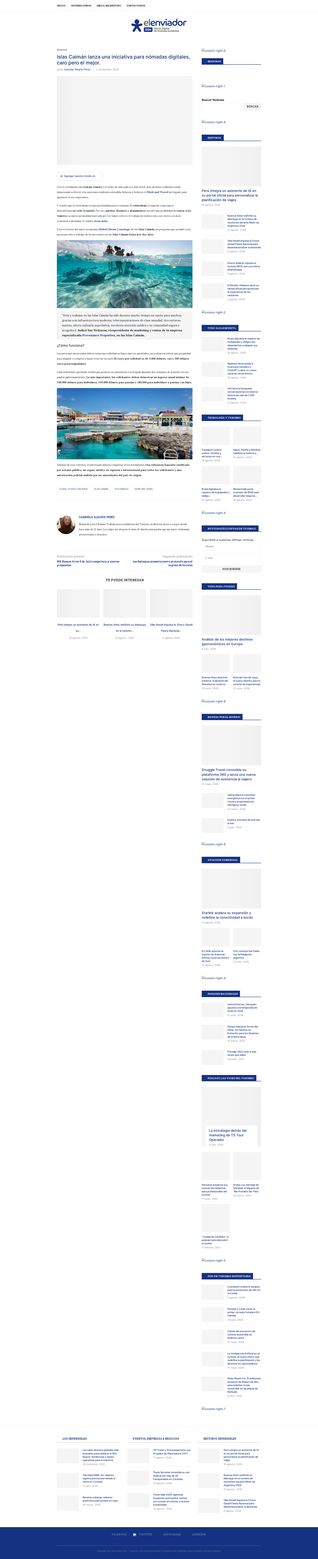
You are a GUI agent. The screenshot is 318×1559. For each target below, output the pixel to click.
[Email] (254, 5)
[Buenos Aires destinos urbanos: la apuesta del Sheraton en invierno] (216, 663)
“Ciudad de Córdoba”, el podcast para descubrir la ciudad (215, 1240)
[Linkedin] (250, 5)
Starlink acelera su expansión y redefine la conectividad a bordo (227, 915)
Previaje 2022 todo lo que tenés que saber (241, 1053)
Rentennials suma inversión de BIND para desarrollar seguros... (246, 492)
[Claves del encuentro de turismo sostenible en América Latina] (213, 1337)
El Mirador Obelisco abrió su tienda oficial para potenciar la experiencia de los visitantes (243, 290)
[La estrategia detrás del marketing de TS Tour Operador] (231, 1116)
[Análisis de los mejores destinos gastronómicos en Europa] (231, 615)
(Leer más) (100, 221)
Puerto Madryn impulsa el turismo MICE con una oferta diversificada (243, 266)
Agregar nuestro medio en (77, 176)
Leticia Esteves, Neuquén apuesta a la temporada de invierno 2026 (242, 1007)
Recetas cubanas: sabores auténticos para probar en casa (100, 1499)
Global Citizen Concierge (73, 489)
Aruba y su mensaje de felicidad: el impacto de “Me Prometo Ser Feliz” (246, 1188)
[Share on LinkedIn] (126, 504)
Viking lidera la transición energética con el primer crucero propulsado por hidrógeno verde (241, 799)
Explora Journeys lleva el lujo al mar (243, 821)
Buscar (252, 106)
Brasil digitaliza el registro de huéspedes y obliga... (215, 492)
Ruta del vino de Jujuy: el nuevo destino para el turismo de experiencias (246, 680)
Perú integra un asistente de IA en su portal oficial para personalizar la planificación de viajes (230, 195)
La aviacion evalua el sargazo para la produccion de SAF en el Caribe (243, 1290)
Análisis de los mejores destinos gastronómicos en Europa (227, 641)
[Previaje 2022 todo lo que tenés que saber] (213, 1057)
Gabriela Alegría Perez (77, 69)
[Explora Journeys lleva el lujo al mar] (213, 825)
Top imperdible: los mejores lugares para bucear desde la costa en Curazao (99, 1478)
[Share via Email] (129, 504)
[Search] (259, 5)
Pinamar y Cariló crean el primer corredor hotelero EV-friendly (243, 1312)
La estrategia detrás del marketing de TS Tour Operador (228, 1135)
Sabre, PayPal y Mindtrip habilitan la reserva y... (246, 451)
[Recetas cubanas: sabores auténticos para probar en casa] (68, 1503)
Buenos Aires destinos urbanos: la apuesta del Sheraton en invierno (215, 680)
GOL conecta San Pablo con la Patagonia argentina (246, 954)
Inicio (61, 5)
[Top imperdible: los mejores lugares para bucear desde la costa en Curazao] (68, 1480)
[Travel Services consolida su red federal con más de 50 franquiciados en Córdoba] (138, 1478)
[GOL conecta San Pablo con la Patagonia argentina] (247, 937)
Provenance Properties (98, 335)
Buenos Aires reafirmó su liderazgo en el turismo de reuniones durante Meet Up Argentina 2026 (243, 220)
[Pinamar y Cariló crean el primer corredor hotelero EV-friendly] (213, 1314)
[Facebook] (238, 5)
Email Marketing (109, 5)
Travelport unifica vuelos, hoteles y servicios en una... (212, 453)
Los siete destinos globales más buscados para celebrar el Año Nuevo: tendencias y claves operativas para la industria (101, 1455)
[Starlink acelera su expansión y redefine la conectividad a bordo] (231, 888)
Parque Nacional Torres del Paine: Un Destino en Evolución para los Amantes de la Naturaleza (243, 1031)
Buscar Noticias (213, 100)
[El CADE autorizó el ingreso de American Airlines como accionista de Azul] (216, 937)
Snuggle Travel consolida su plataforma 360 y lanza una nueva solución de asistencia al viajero (229, 774)
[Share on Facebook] (118, 504)
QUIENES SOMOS (81, 5)
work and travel (144, 489)
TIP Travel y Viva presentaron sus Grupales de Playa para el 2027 (172, 1451)
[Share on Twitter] (122, 504)
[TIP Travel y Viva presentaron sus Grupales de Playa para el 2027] (138, 1455)
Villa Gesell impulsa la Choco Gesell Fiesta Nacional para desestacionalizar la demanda (244, 244)
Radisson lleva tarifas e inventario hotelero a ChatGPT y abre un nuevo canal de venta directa (242, 368)
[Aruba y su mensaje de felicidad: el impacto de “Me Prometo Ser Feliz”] (247, 1166)
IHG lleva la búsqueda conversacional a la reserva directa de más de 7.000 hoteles (242, 393)
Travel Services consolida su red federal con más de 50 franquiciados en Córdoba (171, 1475)
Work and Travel (158, 192)
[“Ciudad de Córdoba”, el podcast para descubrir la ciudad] (216, 1218)
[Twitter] (242, 5)
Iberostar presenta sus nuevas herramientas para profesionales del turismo (215, 1189)
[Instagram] (246, 5)
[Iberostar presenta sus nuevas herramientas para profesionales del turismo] (216, 1166)
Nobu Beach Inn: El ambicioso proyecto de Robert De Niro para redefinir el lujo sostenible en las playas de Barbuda (244, 1385)
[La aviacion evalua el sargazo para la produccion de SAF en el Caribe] (213, 1292)
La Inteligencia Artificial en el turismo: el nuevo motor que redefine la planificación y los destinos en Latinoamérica (243, 1358)
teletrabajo (121, 489)
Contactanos (135, 5)
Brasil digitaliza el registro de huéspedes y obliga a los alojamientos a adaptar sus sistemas (243, 343)
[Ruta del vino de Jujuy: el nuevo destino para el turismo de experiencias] (247, 663)
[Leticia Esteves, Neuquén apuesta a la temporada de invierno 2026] (213, 1010)
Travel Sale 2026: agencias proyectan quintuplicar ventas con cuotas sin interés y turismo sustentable (171, 1499)
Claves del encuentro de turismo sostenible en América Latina (241, 1334)
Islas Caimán (101, 489)
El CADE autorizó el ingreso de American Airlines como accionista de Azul (215, 956)
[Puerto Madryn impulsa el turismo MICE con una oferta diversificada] (213, 268)
